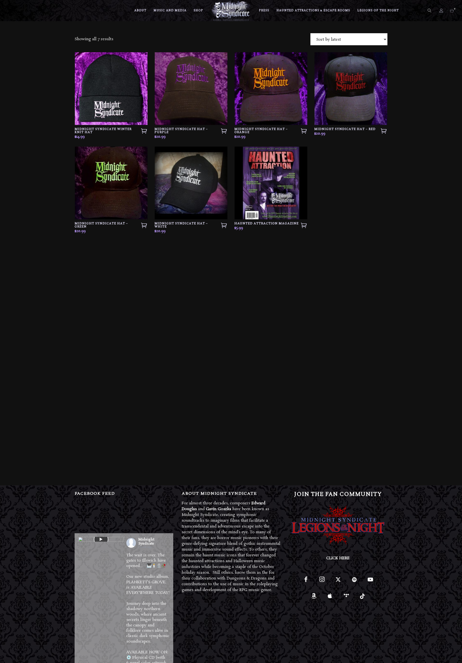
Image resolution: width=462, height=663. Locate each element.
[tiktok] (362, 597)
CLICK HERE (338, 558)
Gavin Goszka (218, 509)
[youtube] (370, 582)
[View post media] (101, 539)
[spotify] (354, 581)
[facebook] (305, 581)
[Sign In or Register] (441, 10)
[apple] (330, 597)
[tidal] (346, 597)
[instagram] (321, 581)
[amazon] (313, 597)
